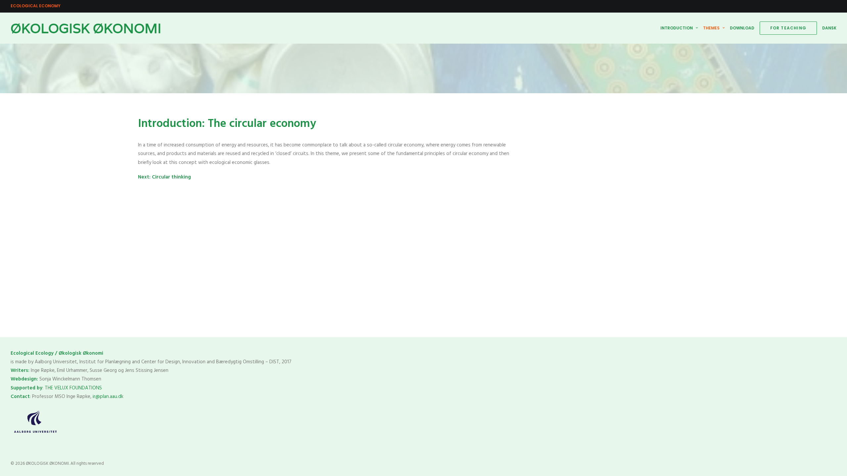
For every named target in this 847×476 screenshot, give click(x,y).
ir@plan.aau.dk (108, 397)
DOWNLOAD (742, 28)
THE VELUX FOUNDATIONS (74, 388)
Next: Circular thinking (164, 177)
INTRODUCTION (676, 28)
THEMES (711, 28)
